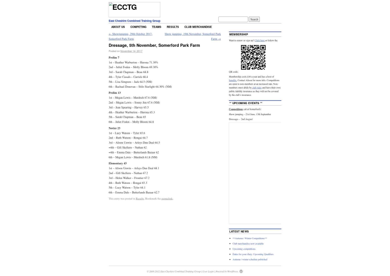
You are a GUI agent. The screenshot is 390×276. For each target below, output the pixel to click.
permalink (167, 198)
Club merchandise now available (248, 243)
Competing (138, 27)
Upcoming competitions (244, 248)
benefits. (233, 80)
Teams (156, 27)
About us (118, 27)
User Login (208, 271)
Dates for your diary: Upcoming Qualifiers (253, 254)
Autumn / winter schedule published (250, 259)
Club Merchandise (198, 27)
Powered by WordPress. (227, 271)
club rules (257, 87)
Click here (260, 40)
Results (173, 27)
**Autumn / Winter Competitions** (250, 238)
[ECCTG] (134, 14)
